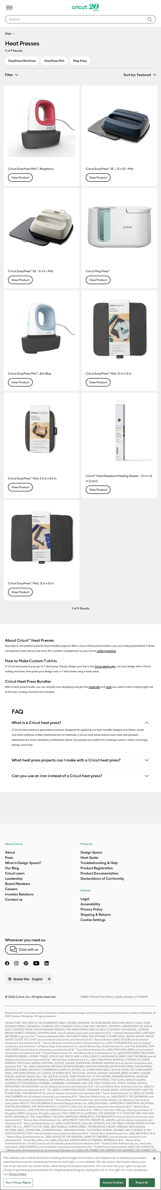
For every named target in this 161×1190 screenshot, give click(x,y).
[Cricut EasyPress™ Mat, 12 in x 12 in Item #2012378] (119, 328)
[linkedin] (46, 963)
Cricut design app (105, 666)
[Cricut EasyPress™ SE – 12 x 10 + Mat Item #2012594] (119, 123)
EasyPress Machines (22, 61)
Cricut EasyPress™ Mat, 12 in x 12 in (108, 373)
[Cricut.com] (85, 7)
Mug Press (80, 61)
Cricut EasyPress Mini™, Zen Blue (29, 373)
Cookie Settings (92, 920)
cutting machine (106, 650)
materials (94, 686)
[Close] (154, 1158)
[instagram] (16, 963)
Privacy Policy (17, 1174)
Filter (9, 75)
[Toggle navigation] (9, 7)
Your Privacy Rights (18, 1182)
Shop (8, 33)
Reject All (142, 1182)
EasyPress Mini (54, 61)
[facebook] (7, 963)
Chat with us (28, 949)
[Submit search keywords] (149, 19)
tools (109, 686)
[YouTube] (36, 963)
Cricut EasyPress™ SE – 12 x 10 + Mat (109, 169)
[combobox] (80, 19)
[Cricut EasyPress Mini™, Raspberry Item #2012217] (41, 123)
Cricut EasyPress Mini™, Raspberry (31, 169)
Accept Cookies (113, 1182)
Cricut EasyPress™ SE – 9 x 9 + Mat (30, 271)
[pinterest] (25, 963)
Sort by (137, 75)
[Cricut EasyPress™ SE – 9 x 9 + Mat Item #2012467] (41, 225)
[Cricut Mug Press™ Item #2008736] (119, 225)
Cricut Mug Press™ (98, 271)
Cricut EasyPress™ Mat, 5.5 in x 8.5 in (32, 478)
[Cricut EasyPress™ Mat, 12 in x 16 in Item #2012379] (41, 538)
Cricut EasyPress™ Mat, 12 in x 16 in (31, 583)
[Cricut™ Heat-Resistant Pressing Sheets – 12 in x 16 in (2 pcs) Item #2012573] (119, 430)
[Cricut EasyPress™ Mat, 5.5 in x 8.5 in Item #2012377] (41, 430)
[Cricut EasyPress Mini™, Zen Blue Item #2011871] (41, 328)
